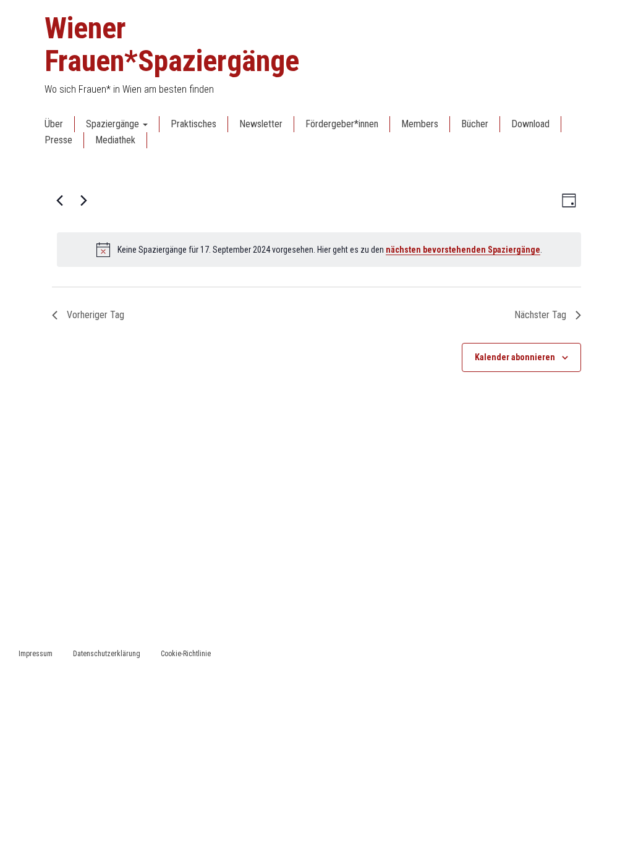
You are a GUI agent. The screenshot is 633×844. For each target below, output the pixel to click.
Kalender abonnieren (515, 357)
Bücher (474, 124)
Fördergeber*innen (341, 124)
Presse (58, 140)
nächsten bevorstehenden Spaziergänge (463, 250)
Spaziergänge (114, 124)
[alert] (319, 249)
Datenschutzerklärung (106, 653)
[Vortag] (59, 200)
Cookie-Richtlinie (186, 653)
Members (419, 124)
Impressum (36, 653)
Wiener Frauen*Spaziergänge (172, 44)
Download (530, 124)
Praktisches (193, 124)
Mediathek (115, 140)
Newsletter (261, 124)
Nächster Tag (540, 315)
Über (54, 124)
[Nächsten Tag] (83, 200)
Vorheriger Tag (95, 315)
